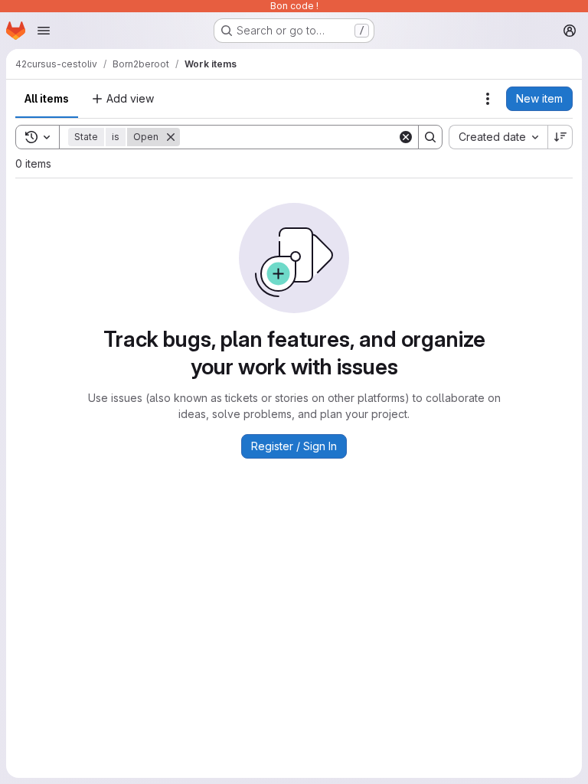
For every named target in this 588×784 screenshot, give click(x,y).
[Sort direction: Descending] (560, 137)
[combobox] (498, 137)
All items (46, 98)
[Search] (430, 137)
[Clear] (406, 137)
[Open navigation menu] (43, 30)
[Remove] (171, 137)
